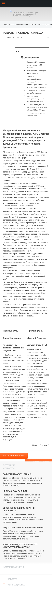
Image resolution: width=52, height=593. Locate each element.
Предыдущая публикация (13, 456)
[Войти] (48, 3)
